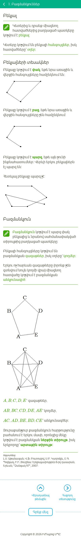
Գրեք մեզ (40, 512)
